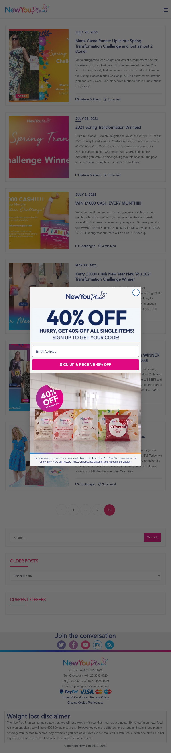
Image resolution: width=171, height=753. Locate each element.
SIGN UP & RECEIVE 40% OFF (85, 365)
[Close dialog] (136, 292)
